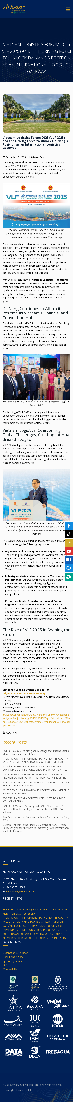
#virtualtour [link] (57, 718)
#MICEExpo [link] (44, 718)
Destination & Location (15, 952)
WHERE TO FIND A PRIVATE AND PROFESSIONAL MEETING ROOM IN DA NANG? (36, 792)
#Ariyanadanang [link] (60, 714)
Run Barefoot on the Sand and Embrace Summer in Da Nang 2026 (36, 818)
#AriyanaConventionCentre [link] (17, 714)
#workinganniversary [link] (53, 721)
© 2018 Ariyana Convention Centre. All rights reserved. (32, 1084)
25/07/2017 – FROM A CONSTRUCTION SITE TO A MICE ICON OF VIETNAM (34, 800)
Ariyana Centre (39, 157)
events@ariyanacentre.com (20, 891)
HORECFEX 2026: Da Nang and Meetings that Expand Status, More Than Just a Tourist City (36, 752)
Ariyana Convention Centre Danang (24, 693)
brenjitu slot (24, 1090)
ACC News (12, 732)
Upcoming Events (12, 961)
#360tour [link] (13, 721)
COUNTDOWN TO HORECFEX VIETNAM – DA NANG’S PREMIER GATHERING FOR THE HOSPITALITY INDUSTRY (34, 776)
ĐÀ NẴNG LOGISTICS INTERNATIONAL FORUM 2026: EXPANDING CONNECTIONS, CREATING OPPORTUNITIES (35, 768)
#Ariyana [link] (37, 714)
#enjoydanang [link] (21, 718)
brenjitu (10, 1090)
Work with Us (10, 969)
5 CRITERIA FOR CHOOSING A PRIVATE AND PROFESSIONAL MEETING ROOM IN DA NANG (36, 784)
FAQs (5, 965)
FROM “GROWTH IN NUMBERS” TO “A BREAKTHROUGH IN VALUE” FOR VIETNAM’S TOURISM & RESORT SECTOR (35, 760)
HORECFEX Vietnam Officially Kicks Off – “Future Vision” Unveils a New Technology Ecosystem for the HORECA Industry (33, 809)
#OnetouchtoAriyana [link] (30, 721)
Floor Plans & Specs (14, 957)
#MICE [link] (46, 714)
